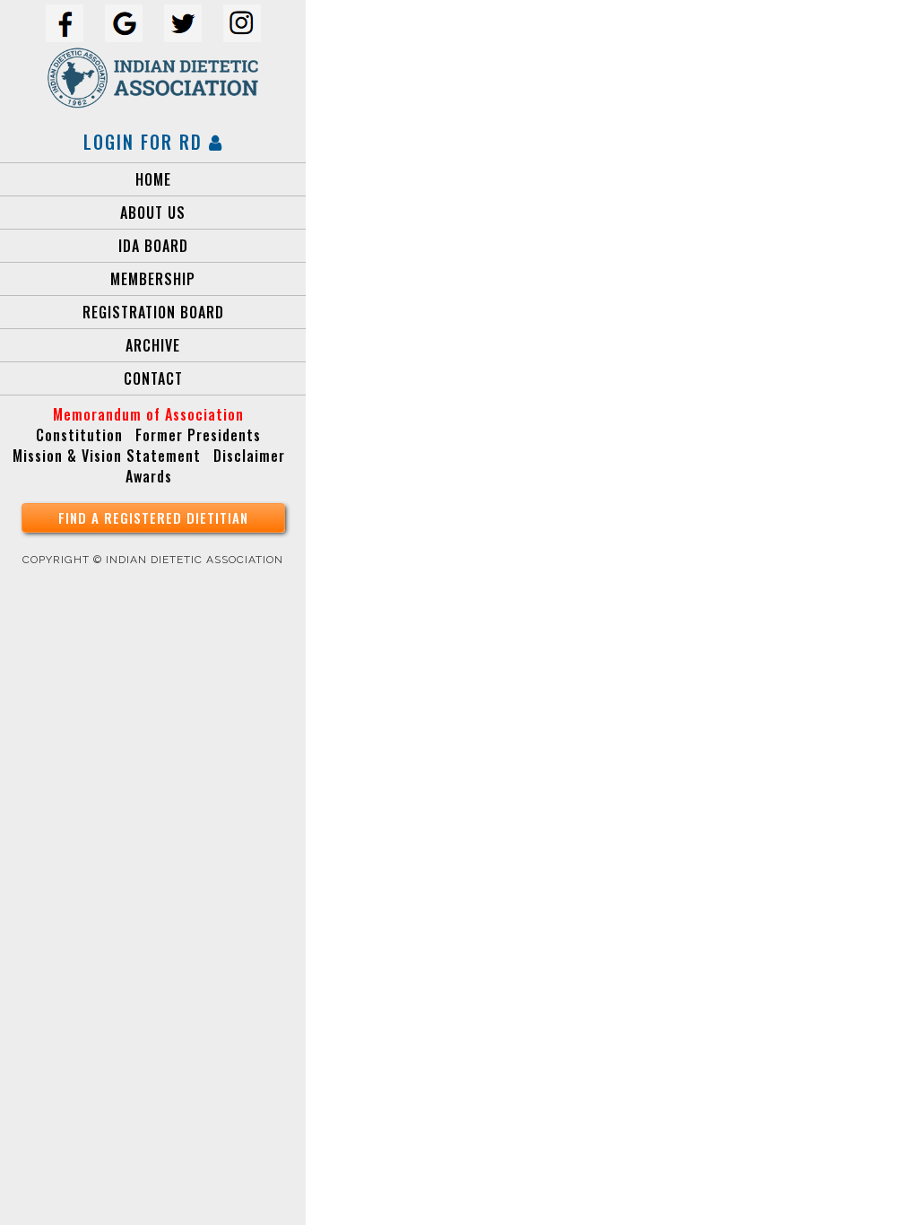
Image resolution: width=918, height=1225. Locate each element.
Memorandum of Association (148, 414)
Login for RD (146, 141)
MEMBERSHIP (152, 279)
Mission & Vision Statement (107, 455)
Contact (153, 378)
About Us (153, 212)
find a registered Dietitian (153, 517)
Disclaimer (249, 455)
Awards (149, 476)
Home (153, 179)
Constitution (79, 435)
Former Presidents (198, 435)
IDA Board (153, 245)
